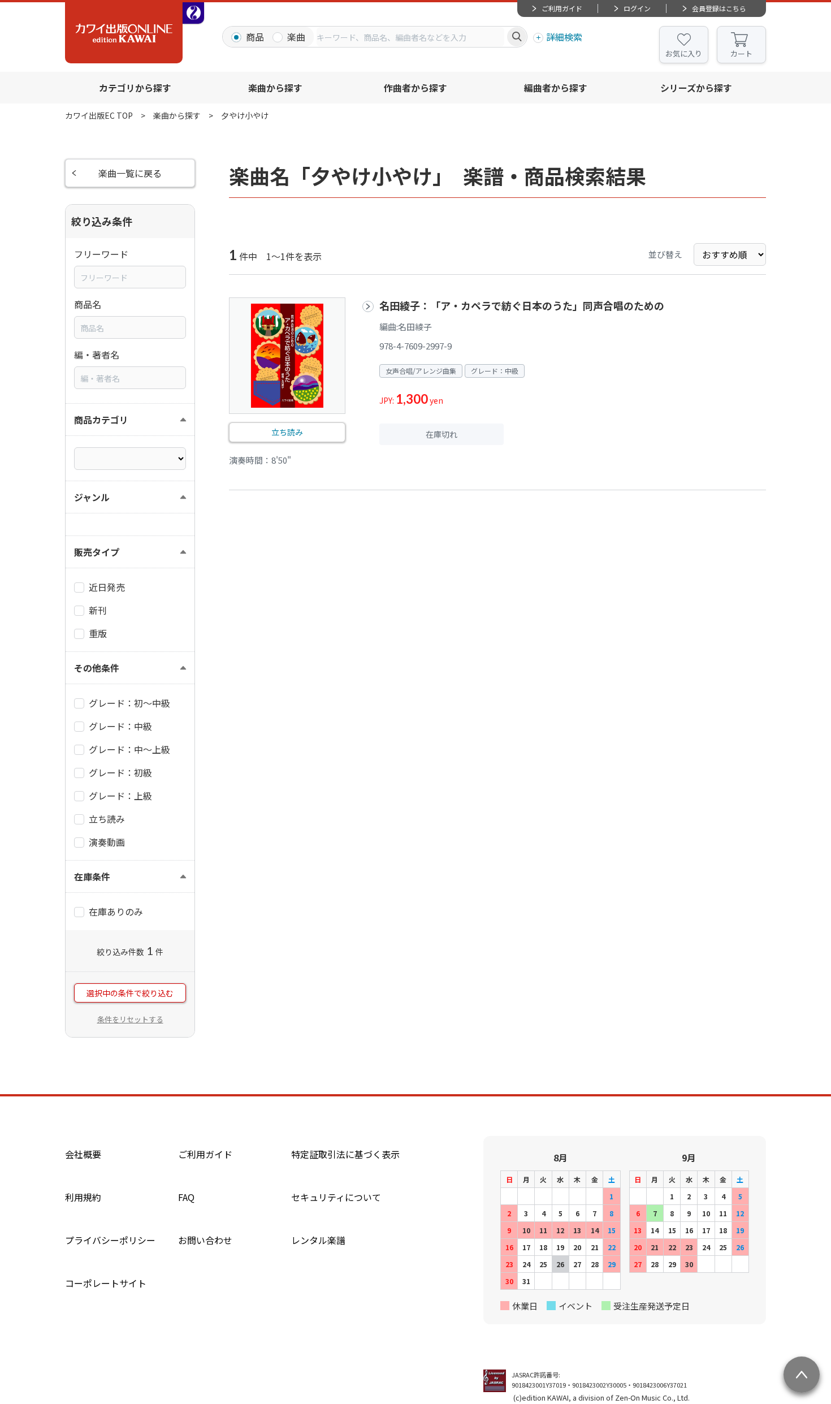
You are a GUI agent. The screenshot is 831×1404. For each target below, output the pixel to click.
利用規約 (83, 1197)
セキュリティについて (336, 1197)
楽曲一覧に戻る (130, 173)
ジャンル (92, 497)
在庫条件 (92, 876)
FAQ (186, 1197)
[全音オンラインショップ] (193, 13)
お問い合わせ (205, 1240)
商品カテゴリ (101, 419)
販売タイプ (96, 552)
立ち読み (287, 432)
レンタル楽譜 (318, 1240)
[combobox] (410, 36)
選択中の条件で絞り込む (130, 993)
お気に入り (683, 53)
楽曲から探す (275, 87)
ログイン (637, 8)
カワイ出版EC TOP (99, 115)
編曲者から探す (555, 87)
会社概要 (83, 1154)
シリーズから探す (696, 87)
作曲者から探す (415, 87)
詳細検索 (564, 37)
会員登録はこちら (719, 8)
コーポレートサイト (105, 1283)
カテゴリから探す (135, 87)
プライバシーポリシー (110, 1240)
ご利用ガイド (562, 8)
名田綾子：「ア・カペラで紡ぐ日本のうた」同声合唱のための (521, 305)
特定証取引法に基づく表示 (345, 1154)
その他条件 (96, 668)
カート (741, 53)
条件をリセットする (130, 1019)
